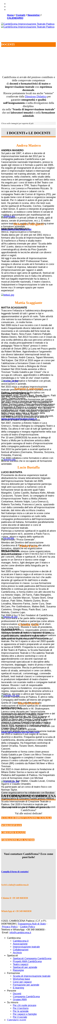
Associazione (20, 943)
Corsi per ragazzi (22, 982)
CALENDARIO (15, 18)
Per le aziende (20, 1011)
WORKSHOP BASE (11, 825)
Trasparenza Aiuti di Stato (32, 923)
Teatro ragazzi (20, 964)
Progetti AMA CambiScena (27, 961)
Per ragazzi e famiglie (25, 1014)
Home (10, 15)
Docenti (17, 993)
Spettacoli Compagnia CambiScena (32, 958)
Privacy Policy (10, 926)
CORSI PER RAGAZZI (13, 832)
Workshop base (21, 979)
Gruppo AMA (20, 999)
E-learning (18, 987)
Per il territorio (20, 1008)
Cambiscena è (20, 940)
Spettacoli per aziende (25, 967)
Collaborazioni (20, 949)
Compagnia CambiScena (26, 996)
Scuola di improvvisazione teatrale (31, 976)
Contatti (20, 15)
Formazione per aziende (26, 984)
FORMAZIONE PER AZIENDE (17, 840)
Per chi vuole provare (24, 1005)
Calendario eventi (16, 1020)
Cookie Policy (27, 926)
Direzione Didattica (35, 96)
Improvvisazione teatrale (26, 946)
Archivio (17, 952)
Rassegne (18, 970)
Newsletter (33, 15)
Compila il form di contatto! (15, 871)
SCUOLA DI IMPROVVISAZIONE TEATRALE (26, 818)
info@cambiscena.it (20, 932)
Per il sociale (20, 1017)
